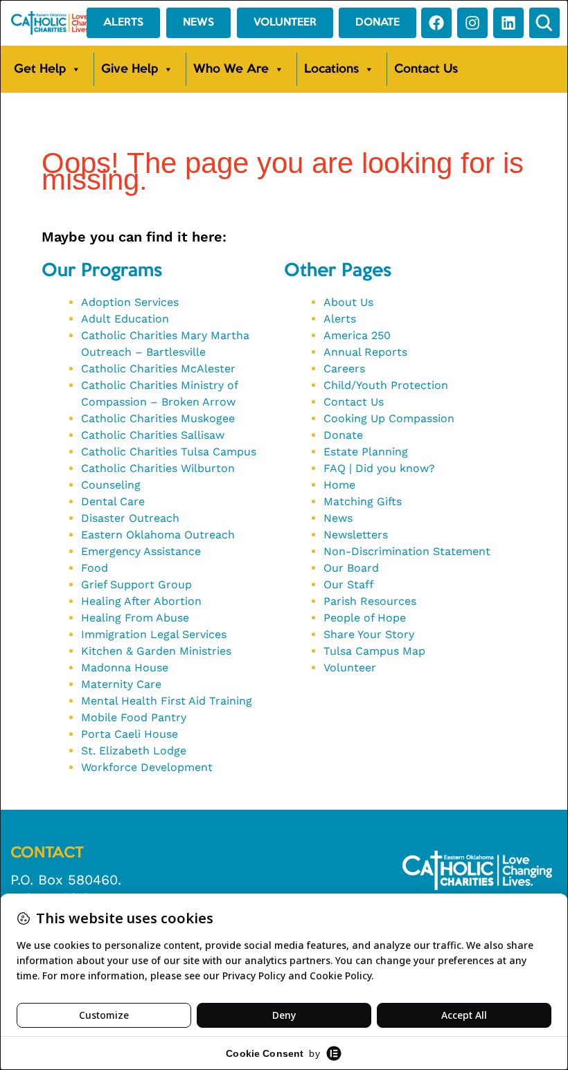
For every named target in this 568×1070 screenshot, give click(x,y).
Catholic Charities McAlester (158, 368)
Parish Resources (369, 601)
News (338, 518)
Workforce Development (147, 767)
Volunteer (349, 667)
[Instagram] (472, 23)
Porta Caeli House (129, 734)
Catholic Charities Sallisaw (152, 435)
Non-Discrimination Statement (406, 551)
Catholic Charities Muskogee (158, 418)
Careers (344, 368)
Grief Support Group (136, 584)
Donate (343, 435)
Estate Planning (365, 451)
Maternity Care (121, 684)
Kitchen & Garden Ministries (156, 651)
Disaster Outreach (130, 518)
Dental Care (113, 501)
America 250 (357, 335)
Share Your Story (368, 634)
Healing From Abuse (135, 617)
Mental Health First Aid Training (166, 700)
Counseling (111, 484)
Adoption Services (130, 302)
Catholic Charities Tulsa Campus (168, 451)
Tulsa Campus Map (374, 651)
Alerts (339, 318)
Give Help (129, 69)
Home (339, 484)
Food (94, 567)
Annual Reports (365, 352)
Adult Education (125, 318)
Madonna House (124, 667)
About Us (348, 302)
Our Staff (348, 584)
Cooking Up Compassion (388, 418)
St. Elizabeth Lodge (133, 750)
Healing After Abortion (141, 601)
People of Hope (364, 617)
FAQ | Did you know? (379, 468)
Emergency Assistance (141, 551)
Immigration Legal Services (154, 634)
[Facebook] (436, 23)
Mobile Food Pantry (133, 717)
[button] (544, 23)
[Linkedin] (508, 23)
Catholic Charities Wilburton (158, 468)
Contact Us (426, 69)
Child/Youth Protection (385, 385)
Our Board (351, 567)
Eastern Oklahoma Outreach (158, 534)
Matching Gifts (362, 501)
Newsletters (355, 534)
